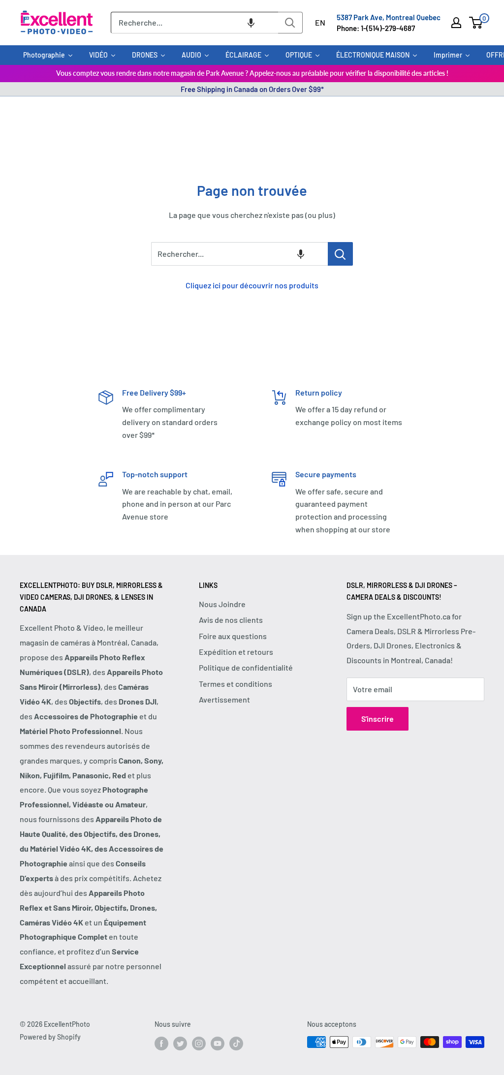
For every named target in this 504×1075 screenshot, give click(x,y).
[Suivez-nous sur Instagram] (199, 1043)
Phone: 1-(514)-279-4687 (376, 28)
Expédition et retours (236, 651)
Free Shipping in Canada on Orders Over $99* (252, 89)
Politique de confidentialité (246, 667)
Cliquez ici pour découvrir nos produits (252, 285)
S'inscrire (377, 718)
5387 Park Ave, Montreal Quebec (389, 17)
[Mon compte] (456, 22)
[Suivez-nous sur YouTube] (217, 1043)
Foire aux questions (233, 636)
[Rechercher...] (340, 254)
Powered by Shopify (50, 1037)
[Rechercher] (290, 22)
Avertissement (224, 699)
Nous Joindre (222, 604)
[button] (251, 22)
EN (320, 22)
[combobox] (194, 22)
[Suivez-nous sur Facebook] (161, 1043)
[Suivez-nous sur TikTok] (236, 1043)
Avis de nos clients (231, 619)
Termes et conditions (235, 683)
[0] (476, 23)
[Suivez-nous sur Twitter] (180, 1043)
